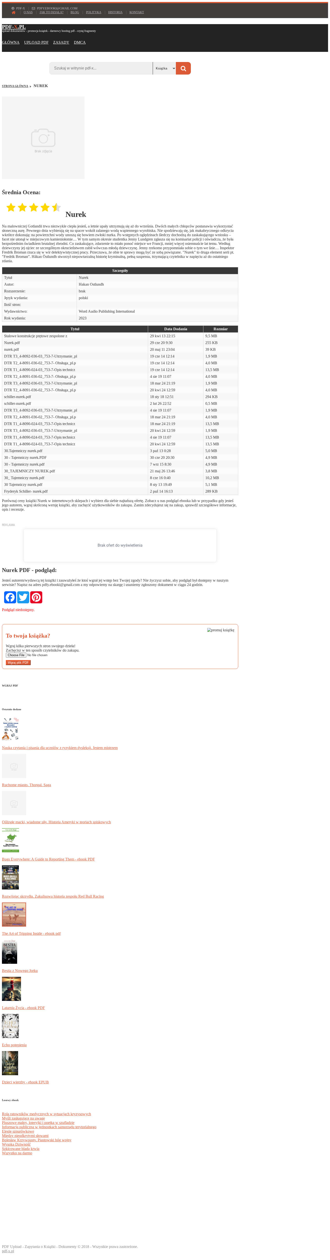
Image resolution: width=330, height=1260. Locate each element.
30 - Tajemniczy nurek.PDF (25, 457)
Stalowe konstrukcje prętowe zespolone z (35, 336)
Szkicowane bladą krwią (20, 1149)
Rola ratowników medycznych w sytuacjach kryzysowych (46, 1114)
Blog (75, 12)
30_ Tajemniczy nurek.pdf (24, 478)
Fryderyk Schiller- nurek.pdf (26, 491)
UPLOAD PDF (36, 42)
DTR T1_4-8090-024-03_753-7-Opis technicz (39, 370)
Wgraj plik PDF (18, 662)
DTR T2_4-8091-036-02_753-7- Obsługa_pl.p (40, 363)
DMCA (80, 42)
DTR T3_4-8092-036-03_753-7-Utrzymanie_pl (40, 356)
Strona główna (15, 86)
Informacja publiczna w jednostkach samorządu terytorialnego (49, 1127)
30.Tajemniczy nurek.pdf (23, 451)
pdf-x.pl (8, 1251)
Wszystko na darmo (17, 1153)
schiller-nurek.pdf (17, 397)
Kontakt (136, 12)
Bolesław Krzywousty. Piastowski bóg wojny (37, 1140)
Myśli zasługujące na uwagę (23, 1118)
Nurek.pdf (12, 343)
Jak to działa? (52, 12)
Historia (115, 12)
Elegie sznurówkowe (18, 1131)
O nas (28, 12)
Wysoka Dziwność (16, 1144)
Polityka (93, 12)
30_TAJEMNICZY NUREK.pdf (29, 471)
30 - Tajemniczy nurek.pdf (24, 464)
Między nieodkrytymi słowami (25, 1136)
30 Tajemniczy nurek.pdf (23, 484)
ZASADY (61, 42)
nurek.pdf (11, 349)
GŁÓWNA (11, 42)
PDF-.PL (14, 27)
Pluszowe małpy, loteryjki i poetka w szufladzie (38, 1123)
